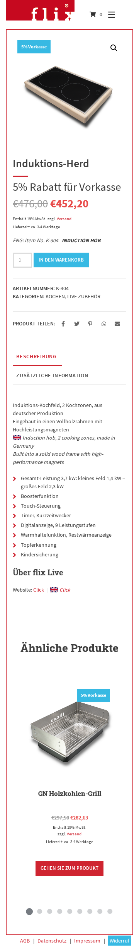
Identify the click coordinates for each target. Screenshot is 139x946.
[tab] (36, 356)
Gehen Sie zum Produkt (69, 868)
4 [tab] (59, 911)
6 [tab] (80, 911)
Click (38, 589)
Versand (64, 218)
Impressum (87, 940)
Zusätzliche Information (52, 375)
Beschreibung (36, 356)
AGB (25, 940)
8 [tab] (100, 911)
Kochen (55, 296)
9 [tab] (110, 911)
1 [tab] (29, 911)
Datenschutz (51, 940)
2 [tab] (39, 911)
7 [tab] (90, 911)
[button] (63, 324)
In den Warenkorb (61, 260)
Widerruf (119, 940)
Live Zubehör (83, 296)
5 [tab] (69, 911)
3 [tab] (49, 911)
